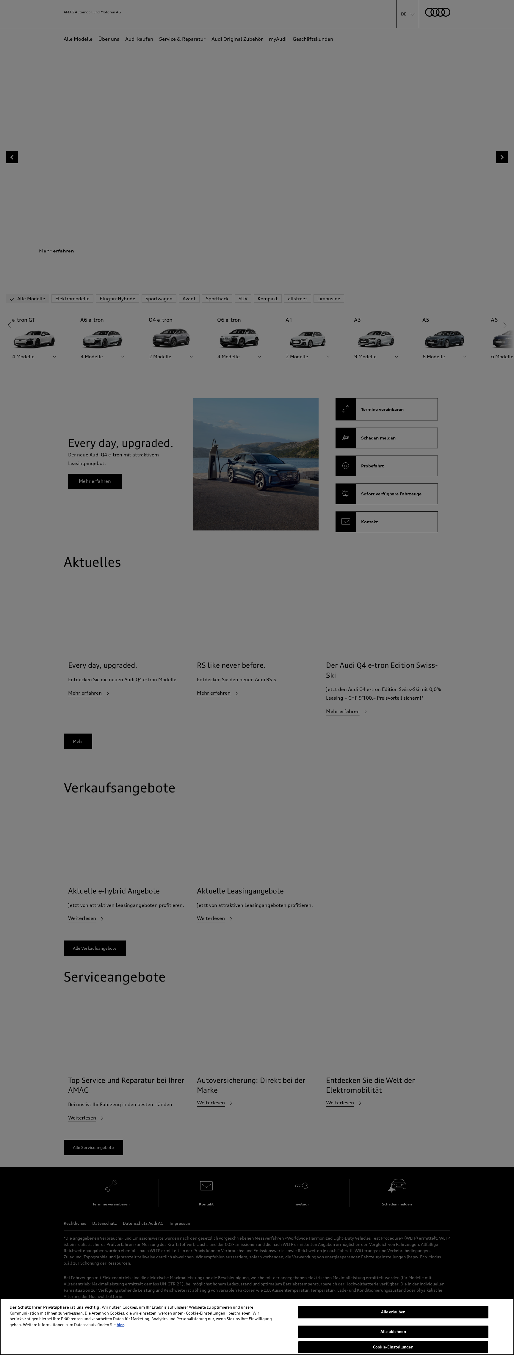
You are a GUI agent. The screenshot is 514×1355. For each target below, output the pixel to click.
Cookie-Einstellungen (393, 1347)
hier (120, 1324)
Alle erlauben (393, 1312)
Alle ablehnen (393, 1331)
